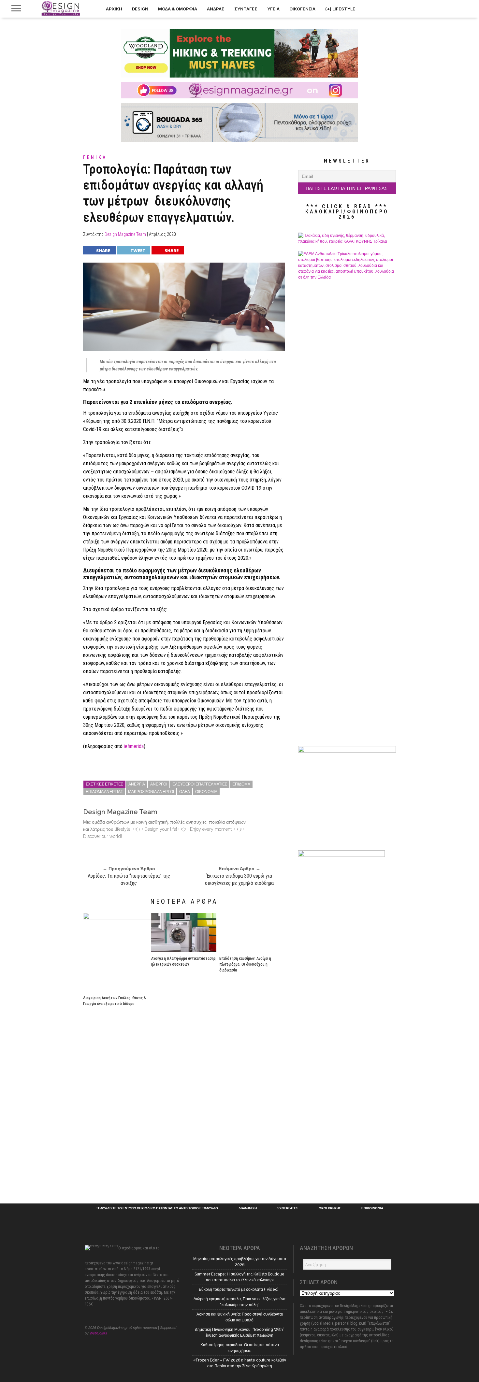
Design (140, 8)
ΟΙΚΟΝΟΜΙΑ (206, 791)
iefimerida (134, 746)
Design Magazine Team (125, 234)
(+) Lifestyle (340, 8)
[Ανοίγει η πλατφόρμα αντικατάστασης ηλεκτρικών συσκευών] (183, 950)
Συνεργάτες (287, 1208)
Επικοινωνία (372, 1208)
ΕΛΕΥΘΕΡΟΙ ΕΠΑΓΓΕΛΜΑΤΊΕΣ (199, 784)
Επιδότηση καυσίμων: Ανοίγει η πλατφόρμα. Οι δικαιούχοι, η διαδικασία (245, 964)
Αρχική (114, 8)
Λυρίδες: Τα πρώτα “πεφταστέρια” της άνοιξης (129, 879)
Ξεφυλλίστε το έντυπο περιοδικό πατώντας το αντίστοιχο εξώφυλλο (157, 1208)
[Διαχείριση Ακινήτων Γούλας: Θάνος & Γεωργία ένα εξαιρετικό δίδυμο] (148, 917)
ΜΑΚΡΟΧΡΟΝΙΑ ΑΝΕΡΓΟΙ (151, 791)
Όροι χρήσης (330, 1208)
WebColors (98, 1333)
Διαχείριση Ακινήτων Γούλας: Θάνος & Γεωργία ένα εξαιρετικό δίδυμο (114, 1001)
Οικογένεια (302, 8)
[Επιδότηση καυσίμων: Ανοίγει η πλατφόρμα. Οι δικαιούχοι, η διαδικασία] (251, 950)
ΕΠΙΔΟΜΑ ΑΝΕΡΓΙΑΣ (104, 791)
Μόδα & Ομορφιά (177, 8)
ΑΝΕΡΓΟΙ (158, 784)
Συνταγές (245, 8)
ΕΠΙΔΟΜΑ (241, 784)
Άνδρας (216, 8)
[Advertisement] (347, 1092)
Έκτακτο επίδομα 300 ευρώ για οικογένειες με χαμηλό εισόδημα (239, 879)
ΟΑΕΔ (184, 791)
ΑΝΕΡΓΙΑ (136, 784)
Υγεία (273, 8)
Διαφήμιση (248, 1208)
